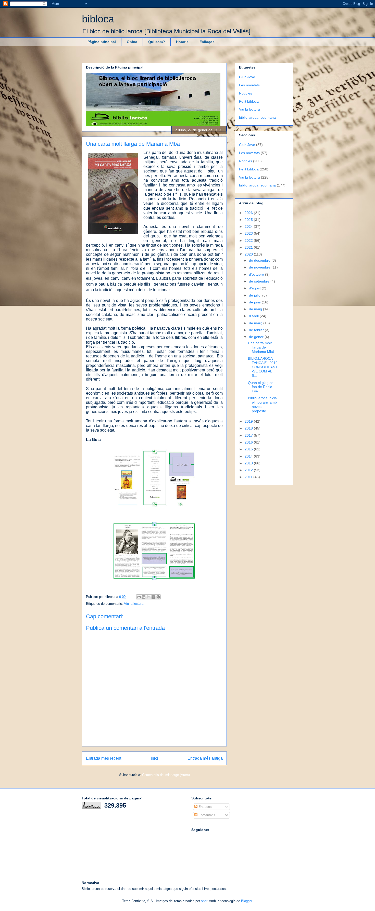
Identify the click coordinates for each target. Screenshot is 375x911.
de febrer (257, 330)
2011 (249, 477)
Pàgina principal (102, 42)
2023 (249, 233)
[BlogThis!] (143, 596)
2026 (249, 213)
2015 (249, 449)
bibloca (98, 18)
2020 (249, 254)
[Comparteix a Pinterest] (158, 596)
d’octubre (257, 274)
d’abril (254, 316)
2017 (249, 435)
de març (256, 323)
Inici (154, 758)
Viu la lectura (133, 604)
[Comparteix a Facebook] (153, 596)
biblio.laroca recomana (257, 117)
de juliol (255, 295)
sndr (204, 901)
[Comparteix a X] (148, 596)
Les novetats (249, 85)
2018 (249, 428)
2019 (249, 421)
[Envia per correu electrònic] (138, 596)
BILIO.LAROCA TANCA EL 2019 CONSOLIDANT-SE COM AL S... (263, 367)
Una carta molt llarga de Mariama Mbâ (261, 347)
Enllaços (207, 42)
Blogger (246, 901)
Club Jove (247, 77)
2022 (249, 240)
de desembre (260, 260)
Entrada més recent (103, 758)
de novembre (260, 267)
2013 (249, 463)
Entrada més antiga (205, 758)
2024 (249, 226)
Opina (132, 42)
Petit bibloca (249, 101)
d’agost (255, 288)
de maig (256, 309)
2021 (249, 247)
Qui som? (156, 42)
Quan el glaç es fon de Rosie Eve (260, 387)
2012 (249, 470)
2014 (249, 456)
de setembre (259, 281)
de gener (257, 337)
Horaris (182, 42)
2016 (249, 442)
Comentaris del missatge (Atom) (166, 775)
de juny (255, 302)
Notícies (245, 93)
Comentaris (206, 815)
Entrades (204, 807)
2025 (249, 220)
